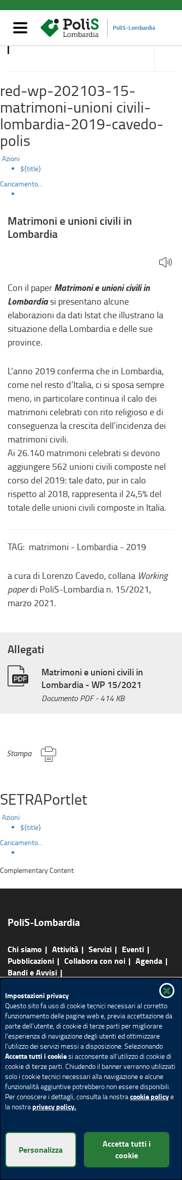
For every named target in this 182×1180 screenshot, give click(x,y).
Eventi (133, 949)
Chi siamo (25, 949)
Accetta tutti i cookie (127, 1149)
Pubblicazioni (31, 960)
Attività (65, 949)
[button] (165, 263)
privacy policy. (54, 1106)
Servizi (100, 949)
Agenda (148, 960)
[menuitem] (101, 169)
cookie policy (149, 1096)
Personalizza (41, 1149)
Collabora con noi (94, 960)
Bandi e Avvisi (32, 972)
